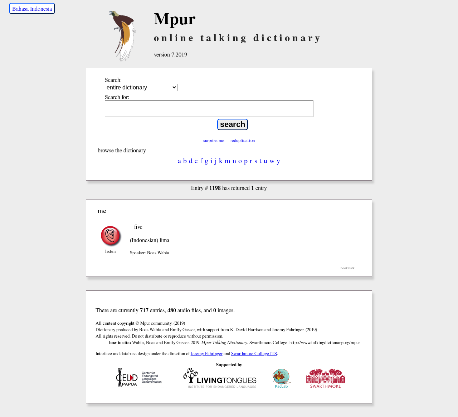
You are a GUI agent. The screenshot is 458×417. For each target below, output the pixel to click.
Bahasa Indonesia (32, 8)
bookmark (348, 268)
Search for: (117, 96)
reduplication (242, 140)
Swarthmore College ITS (254, 353)
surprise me (213, 140)
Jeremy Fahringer (207, 353)
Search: (113, 79)
